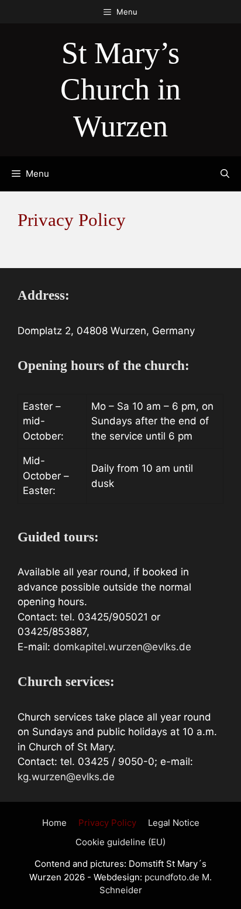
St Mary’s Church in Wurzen (120, 89)
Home (54, 822)
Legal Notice (173, 822)
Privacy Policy (107, 822)
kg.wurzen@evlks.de (66, 777)
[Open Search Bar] (225, 173)
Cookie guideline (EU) (120, 842)
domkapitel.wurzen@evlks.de (122, 647)
